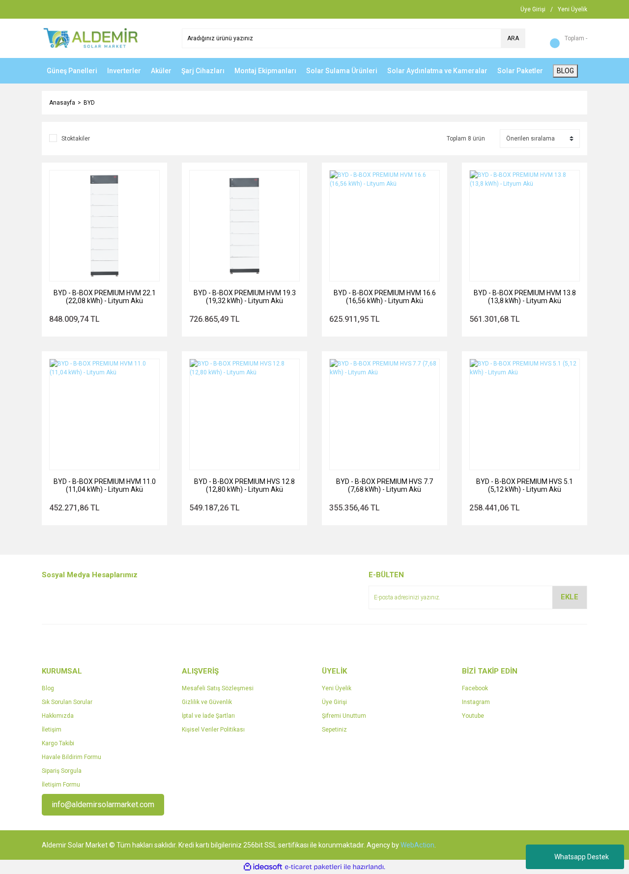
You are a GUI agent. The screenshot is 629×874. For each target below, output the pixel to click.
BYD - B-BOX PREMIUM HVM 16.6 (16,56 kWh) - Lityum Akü (385, 297)
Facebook (475, 688)
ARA (513, 38)
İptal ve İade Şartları (208, 715)
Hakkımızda (58, 715)
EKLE (569, 596)
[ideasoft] (263, 867)
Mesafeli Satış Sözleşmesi (218, 688)
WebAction (417, 845)
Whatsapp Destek (581, 857)
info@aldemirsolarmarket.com (103, 804)
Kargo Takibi (58, 743)
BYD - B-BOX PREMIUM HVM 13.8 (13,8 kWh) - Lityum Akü (525, 297)
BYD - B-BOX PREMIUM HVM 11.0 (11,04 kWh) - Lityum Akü (105, 485)
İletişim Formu (61, 784)
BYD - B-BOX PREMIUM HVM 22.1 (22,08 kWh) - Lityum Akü (105, 297)
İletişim (51, 729)
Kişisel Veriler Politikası (213, 729)
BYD (89, 102)
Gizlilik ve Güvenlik (207, 702)
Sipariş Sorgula (62, 770)
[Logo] (91, 37)
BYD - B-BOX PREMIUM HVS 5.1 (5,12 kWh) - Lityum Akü (524, 485)
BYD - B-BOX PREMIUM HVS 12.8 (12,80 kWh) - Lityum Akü (244, 485)
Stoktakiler (75, 138)
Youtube (473, 715)
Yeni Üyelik (336, 688)
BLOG (565, 71)
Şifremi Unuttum (344, 715)
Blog (48, 688)
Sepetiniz (334, 729)
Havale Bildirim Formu (71, 757)
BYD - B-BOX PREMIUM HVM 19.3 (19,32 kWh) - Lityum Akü (245, 297)
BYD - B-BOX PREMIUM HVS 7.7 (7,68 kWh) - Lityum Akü (384, 485)
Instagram (476, 702)
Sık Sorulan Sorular (67, 702)
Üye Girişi (334, 702)
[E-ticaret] (313, 867)
